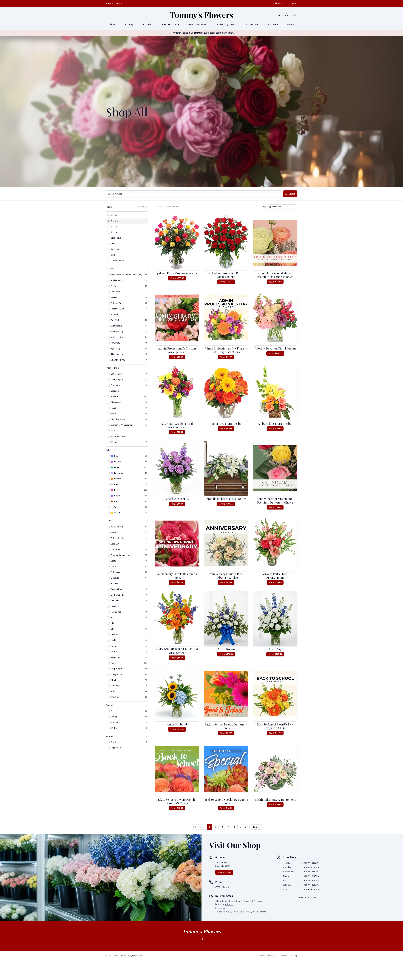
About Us (279, 3)
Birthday (129, 24)
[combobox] (282, 206)
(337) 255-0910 (115, 3)
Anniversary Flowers (226, 24)
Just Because (251, 24)
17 (246, 827)
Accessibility (282, 956)
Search (292, 193)
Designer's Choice (170, 24)
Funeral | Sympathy (197, 24)
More (289, 24)
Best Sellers (147, 24)
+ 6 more (229, 904)
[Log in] (286, 15)
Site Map (293, 956)
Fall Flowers (272, 24)
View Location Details (306, 897)
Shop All (112, 24)
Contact (292, 3)
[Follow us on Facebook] (201, 939)
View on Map (225, 872)
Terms (262, 956)
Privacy (271, 956)
